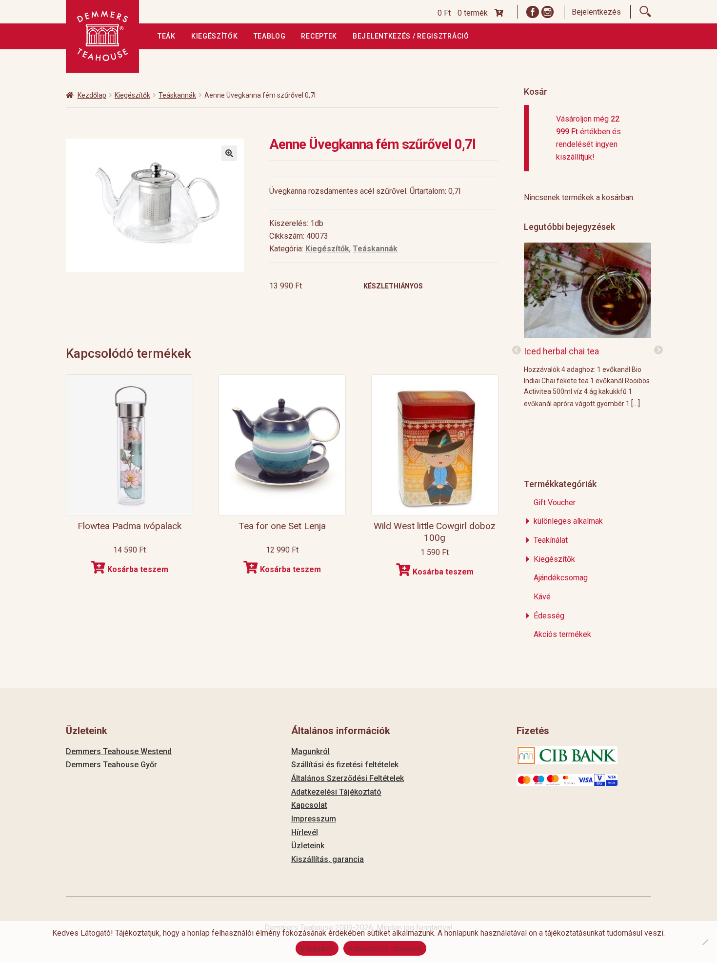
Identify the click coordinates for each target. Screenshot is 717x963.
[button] (229, 153)
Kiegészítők (214, 36)
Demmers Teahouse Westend (119, 751)
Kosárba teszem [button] (137, 569)
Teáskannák (177, 95)
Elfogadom (317, 948)
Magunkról (310, 751)
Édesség (549, 615)
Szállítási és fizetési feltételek (344, 764)
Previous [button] (516, 350)
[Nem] (705, 942)
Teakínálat (551, 540)
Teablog (270, 36)
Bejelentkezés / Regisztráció (411, 36)
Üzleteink (307, 845)
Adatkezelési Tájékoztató (336, 792)
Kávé (542, 596)
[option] (587, 325)
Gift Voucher (555, 502)
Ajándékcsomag (561, 577)
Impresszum (313, 818)
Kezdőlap (92, 95)
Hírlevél (304, 832)
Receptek (319, 36)
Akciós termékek (562, 634)
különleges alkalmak (568, 521)
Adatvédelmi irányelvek (384, 948)
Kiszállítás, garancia (327, 859)
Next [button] (658, 350)
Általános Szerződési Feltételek (347, 778)
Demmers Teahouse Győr (111, 764)
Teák (167, 36)
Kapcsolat (309, 805)
